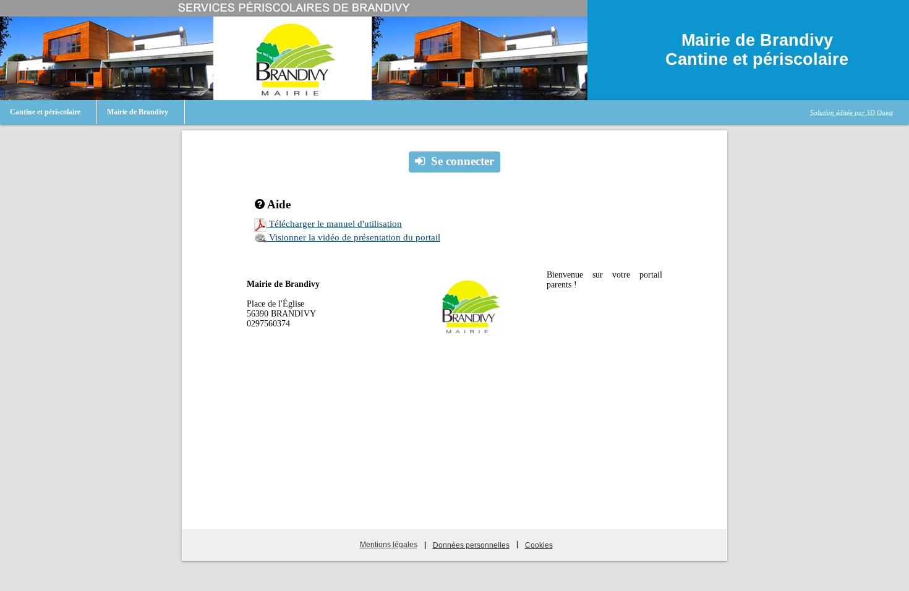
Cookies (539, 545)
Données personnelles (471, 545)
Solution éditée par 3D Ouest (851, 112)
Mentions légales (388, 544)
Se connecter (462, 161)
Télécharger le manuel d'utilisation (334, 224)
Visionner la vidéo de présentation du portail (353, 237)
